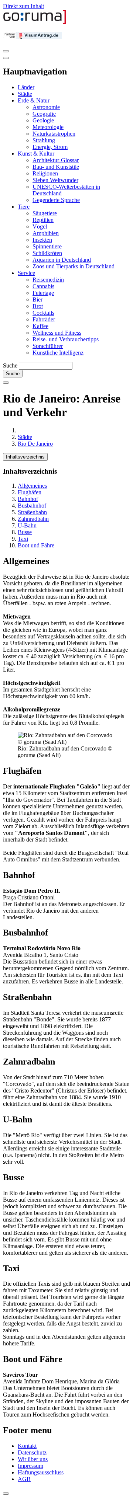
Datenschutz (32, 1452)
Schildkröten (47, 253)
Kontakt (27, 1446)
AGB (24, 1479)
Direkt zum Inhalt (23, 6)
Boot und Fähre (36, 545)
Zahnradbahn (33, 519)
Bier (37, 299)
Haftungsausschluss (41, 1472)
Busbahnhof (32, 505)
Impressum (30, 1466)
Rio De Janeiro (35, 443)
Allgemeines (32, 486)
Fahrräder (44, 319)
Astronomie (46, 107)
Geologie (43, 120)
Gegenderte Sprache (56, 200)
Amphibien (46, 233)
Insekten (42, 240)
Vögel (40, 226)
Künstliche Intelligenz (58, 352)
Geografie (44, 114)
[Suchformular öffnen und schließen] (6, 383)
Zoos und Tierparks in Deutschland (74, 266)
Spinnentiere (47, 246)
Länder (26, 87)
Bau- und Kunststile (56, 167)
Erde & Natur (34, 100)
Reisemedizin (48, 279)
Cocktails (43, 313)
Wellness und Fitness (57, 333)
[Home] (34, 22)
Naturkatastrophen (54, 133)
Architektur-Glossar (56, 160)
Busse (25, 532)
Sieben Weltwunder (55, 180)
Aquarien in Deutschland (62, 260)
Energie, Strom (50, 147)
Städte (25, 94)
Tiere (24, 206)
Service (26, 273)
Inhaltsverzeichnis (25, 457)
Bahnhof (28, 499)
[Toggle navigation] (6, 51)
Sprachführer (48, 346)
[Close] (6, 58)
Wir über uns (33, 1459)
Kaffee (40, 326)
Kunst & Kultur (36, 153)
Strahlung (44, 140)
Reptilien (43, 220)
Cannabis (43, 286)
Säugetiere (45, 213)
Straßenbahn (32, 512)
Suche (10, 365)
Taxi (23, 539)
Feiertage (43, 293)
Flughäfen (29, 492)
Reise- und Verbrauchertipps (66, 339)
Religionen (45, 173)
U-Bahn (27, 525)
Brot (38, 306)
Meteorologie (48, 127)
